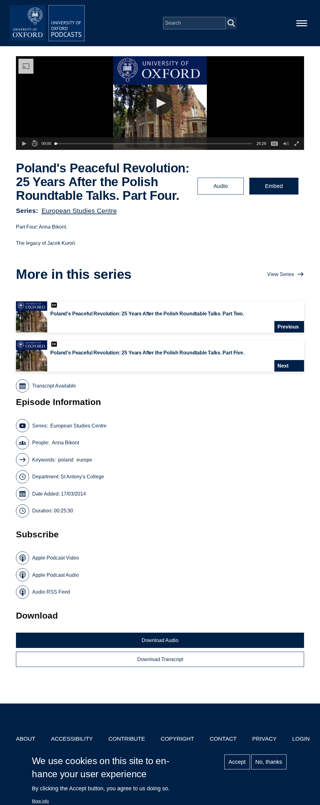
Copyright (177, 739)
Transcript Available (54, 385)
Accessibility (72, 739)
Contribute (126, 739)
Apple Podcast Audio (55, 575)
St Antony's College (82, 476)
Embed (274, 186)
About (25, 739)
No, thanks (268, 762)
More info (40, 801)
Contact (223, 739)
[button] (160, 103)
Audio (220, 186)
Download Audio (160, 640)
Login (301, 739)
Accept (237, 762)
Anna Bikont (65, 442)
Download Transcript (160, 659)
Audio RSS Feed (51, 592)
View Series (280, 274)
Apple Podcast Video (55, 558)
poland (65, 459)
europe (84, 459)
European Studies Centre (79, 210)
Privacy (264, 739)
